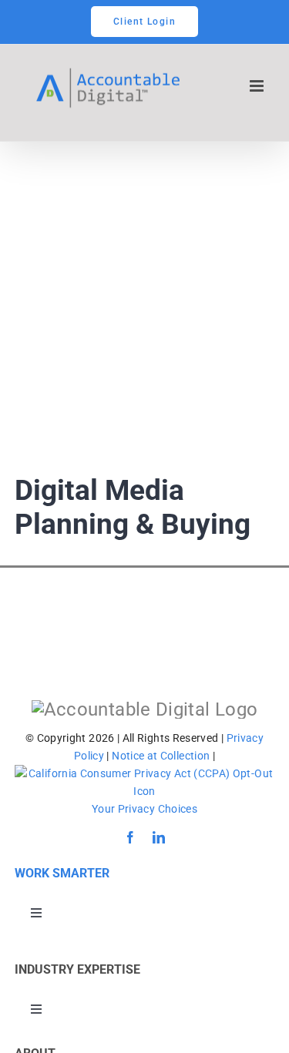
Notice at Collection (161, 756)
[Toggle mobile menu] (258, 86)
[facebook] (130, 837)
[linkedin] (159, 837)
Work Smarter (62, 873)
